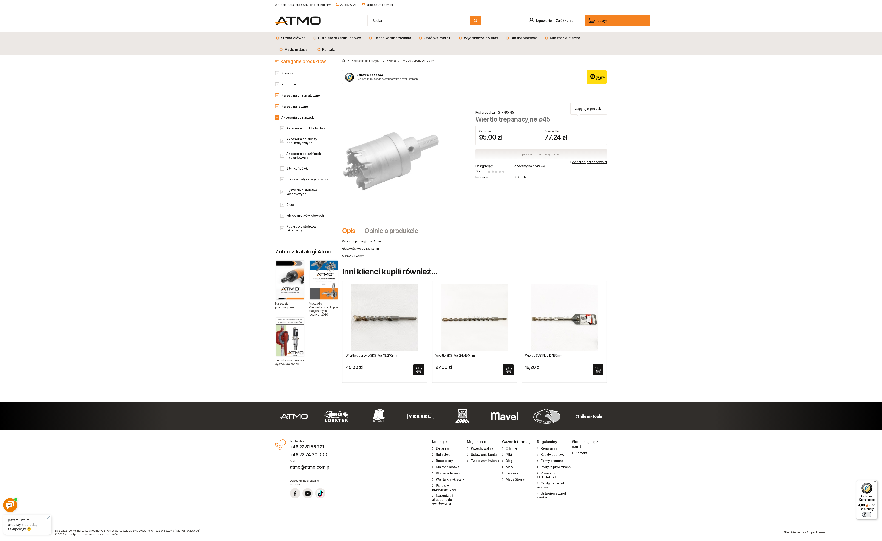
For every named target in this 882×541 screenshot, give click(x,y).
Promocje (288, 84)
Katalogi (512, 473)
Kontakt (581, 453)
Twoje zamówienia (485, 461)
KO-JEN (520, 177)
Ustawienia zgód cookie (551, 495)
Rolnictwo (443, 454)
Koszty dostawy (552, 454)
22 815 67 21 (348, 4)
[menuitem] (292, 38)
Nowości (287, 73)
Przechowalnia (482, 448)
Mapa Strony (515, 479)
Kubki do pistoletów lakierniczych (301, 228)
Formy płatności (552, 461)
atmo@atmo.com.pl (380, 4)
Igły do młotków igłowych (305, 215)
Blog (509, 461)
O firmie (511, 448)
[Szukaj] (475, 20)
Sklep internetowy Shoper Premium (805, 532)
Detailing (442, 448)
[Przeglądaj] (290, 279)
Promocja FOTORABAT (547, 475)
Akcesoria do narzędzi (298, 117)
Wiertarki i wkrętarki (450, 479)
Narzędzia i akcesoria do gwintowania (442, 499)
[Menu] (874, 483)
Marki (510, 467)
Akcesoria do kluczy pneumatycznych (301, 141)
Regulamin (549, 448)
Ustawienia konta (484, 454)
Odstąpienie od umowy (550, 485)
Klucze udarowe (448, 473)
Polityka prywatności (556, 467)
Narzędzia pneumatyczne (300, 95)
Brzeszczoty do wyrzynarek (307, 179)
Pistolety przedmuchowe (444, 487)
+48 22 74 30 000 (308, 454)
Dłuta (290, 205)
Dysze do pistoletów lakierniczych (301, 192)
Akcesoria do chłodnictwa (305, 128)
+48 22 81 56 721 (307, 447)
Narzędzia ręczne (294, 106)
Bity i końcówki (297, 168)
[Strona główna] (298, 21)
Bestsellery (444, 461)
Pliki (509, 454)
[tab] (351, 231)
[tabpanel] (474, 248)
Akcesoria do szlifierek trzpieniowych (303, 155)
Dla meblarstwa (447, 467)
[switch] (866, 514)
